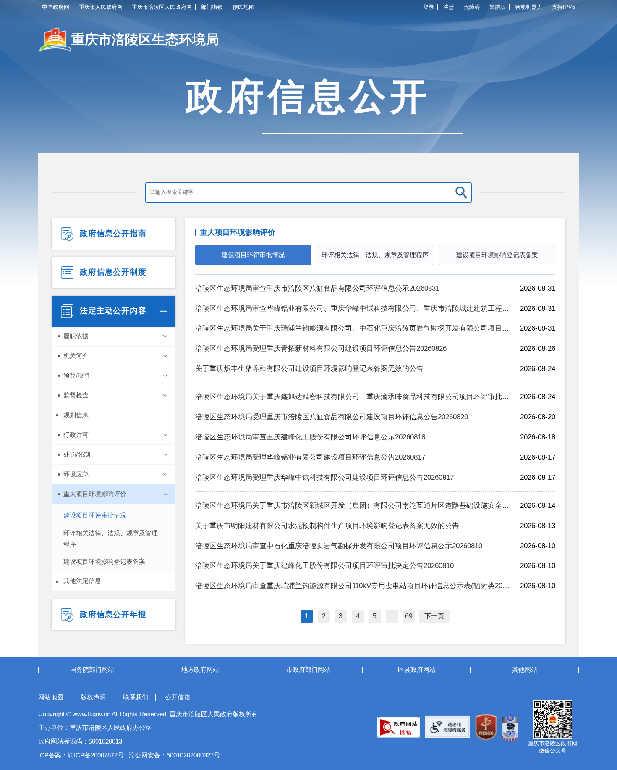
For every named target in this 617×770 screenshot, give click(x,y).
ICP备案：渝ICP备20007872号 (81, 755)
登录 (428, 7)
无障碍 (472, 7)
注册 (448, 7)
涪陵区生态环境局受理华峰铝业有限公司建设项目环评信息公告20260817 (310, 457)
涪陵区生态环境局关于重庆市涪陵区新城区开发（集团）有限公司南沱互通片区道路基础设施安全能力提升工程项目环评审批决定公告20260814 (352, 506)
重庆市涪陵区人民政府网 (162, 7)
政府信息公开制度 (111, 272)
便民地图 (243, 7)
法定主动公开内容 (111, 310)
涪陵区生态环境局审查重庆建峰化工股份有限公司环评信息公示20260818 (310, 437)
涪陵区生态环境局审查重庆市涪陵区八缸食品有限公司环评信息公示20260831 (317, 288)
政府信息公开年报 (111, 614)
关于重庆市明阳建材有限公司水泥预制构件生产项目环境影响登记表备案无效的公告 (327, 526)
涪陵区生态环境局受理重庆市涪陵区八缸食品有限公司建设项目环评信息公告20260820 (331, 417)
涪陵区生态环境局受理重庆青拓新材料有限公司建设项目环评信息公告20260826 (321, 348)
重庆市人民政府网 (101, 7)
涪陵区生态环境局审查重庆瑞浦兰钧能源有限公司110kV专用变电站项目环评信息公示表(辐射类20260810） (352, 586)
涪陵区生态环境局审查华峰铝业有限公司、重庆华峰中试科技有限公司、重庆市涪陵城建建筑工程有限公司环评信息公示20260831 (352, 309)
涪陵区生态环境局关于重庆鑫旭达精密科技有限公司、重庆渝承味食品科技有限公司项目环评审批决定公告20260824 (352, 397)
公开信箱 (177, 697)
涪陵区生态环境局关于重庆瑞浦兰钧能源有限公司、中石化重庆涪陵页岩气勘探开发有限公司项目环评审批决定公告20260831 (352, 328)
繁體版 (497, 7)
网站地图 (50, 697)
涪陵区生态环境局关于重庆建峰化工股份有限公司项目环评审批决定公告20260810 (324, 566)
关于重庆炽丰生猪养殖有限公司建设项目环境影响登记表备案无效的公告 (309, 369)
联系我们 (135, 697)
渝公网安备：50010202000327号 (174, 755)
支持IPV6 (563, 7)
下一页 (434, 616)
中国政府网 (55, 7)
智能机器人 (528, 7)
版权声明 (93, 697)
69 (409, 616)
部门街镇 (212, 7)
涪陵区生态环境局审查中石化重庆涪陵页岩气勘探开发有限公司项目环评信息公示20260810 (338, 546)
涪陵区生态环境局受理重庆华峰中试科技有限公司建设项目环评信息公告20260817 (324, 477)
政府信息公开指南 (111, 233)
